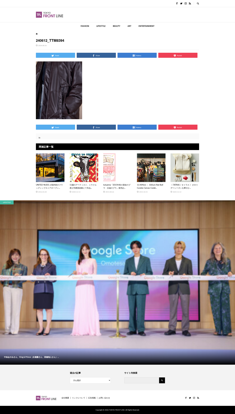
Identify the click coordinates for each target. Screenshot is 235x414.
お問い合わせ (104, 398)
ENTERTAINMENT (146, 26)
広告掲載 (92, 398)
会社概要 (65, 398)
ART (129, 26)
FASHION (85, 26)
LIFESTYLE (101, 26)
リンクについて (78, 398)
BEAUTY (116, 26)
